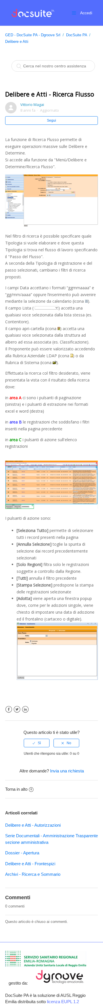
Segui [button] (51, 121)
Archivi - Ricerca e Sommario (32, 874)
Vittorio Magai (32, 104)
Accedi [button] (86, 13)
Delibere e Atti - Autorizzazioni (33, 825)
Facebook (8, 709)
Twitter (17, 709)
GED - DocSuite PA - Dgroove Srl (32, 35)
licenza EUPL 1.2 (63, 1001)
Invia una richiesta (67, 770)
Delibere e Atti (16, 41)
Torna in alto (16, 789)
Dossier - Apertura (22, 852)
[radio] (36, 743)
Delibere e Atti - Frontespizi (30, 863)
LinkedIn (25, 709)
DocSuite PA (76, 35)
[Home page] (32, 12)
